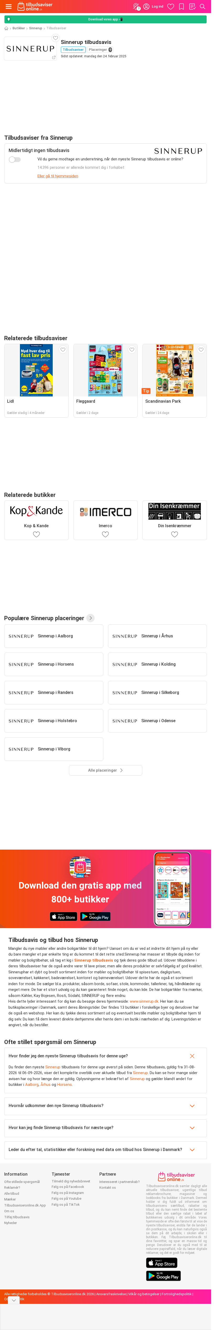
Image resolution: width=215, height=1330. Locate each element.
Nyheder (10, 1223)
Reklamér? (12, 1187)
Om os (9, 1211)
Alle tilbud (11, 1194)
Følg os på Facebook (68, 1187)
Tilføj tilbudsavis (17, 1217)
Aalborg (32, 1084)
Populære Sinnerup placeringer (44, 618)
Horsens (64, 1084)
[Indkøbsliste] (192, 6)
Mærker (10, 1199)
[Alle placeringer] (90, 618)
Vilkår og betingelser (143, 1294)
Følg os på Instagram (68, 1193)
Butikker (19, 28)
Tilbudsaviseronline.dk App (25, 1205)
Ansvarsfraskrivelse (111, 1294)
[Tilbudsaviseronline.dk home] (35, 7)
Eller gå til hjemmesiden (57, 176)
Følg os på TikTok (66, 1204)
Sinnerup (35, 28)
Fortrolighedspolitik (177, 1294)
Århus (45, 1084)
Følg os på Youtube (66, 1198)
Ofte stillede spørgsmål (22, 1182)
